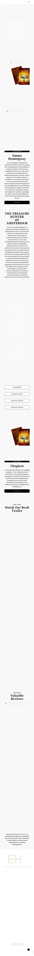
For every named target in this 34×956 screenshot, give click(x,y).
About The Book (17, 897)
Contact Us (17, 905)
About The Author (17, 893)
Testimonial (17, 901)
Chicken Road (24, 834)
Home (17, 888)
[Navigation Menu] (29, 2)
